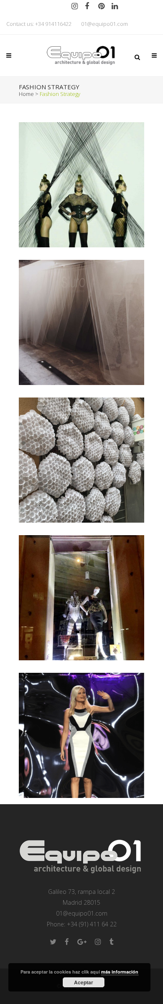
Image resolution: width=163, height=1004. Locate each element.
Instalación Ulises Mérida (82, 305)
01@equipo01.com (104, 24)
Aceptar (83, 982)
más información (119, 972)
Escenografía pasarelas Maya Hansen (81, 167)
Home (26, 94)
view (98, 199)
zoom (67, 199)
